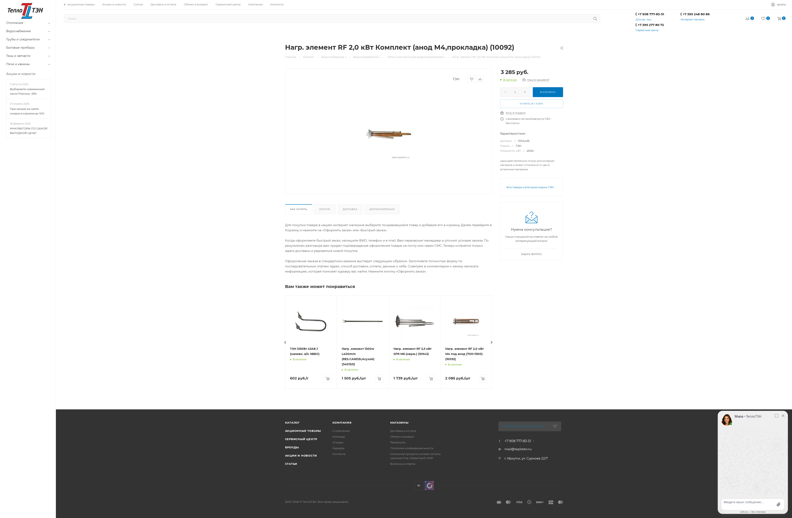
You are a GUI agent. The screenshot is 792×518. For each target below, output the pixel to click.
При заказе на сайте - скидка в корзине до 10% (27, 111)
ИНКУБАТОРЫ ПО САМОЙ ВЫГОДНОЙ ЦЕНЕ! (28, 131)
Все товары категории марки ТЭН (530, 187)
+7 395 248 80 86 (696, 14)
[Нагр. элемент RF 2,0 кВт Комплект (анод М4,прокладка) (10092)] (388, 134)
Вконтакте (418, 485)
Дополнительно (382, 209)
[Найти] (595, 18)
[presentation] (285, 342)
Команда (338, 436)
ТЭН (456, 79)
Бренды (292, 447)
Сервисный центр (647, 30)
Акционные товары (303, 430)
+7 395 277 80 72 (651, 25)
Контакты (339, 454)
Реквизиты (397, 442)
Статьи (291, 463)
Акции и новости (301, 455)
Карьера (338, 448)
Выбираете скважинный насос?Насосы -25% (27, 91)
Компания (342, 422)
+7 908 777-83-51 (651, 14)
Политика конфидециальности (412, 448)
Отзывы (337, 442)
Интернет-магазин (693, 19)
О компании (341, 430)
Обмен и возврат (402, 436)
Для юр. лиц (643, 19)
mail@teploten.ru (518, 449)
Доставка (350, 209)
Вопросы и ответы (402, 463)
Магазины (399, 422)
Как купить (298, 209)
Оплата (324, 209)
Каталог (292, 422)
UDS (429, 485)
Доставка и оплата (403, 430)
